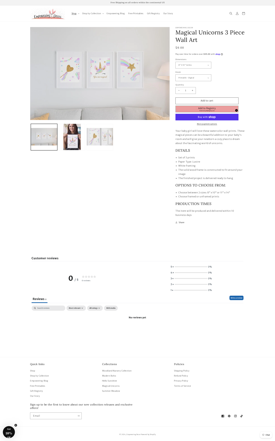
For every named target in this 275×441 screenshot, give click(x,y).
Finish (178, 72)
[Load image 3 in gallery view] (100, 137)
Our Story (35, 396)
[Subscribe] (78, 415)
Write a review (236, 298)
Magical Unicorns (111, 386)
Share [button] (181, 222)
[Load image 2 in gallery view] (72, 137)
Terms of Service (182, 386)
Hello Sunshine (109, 381)
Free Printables (37, 386)
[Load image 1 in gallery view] (44, 137)
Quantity (179, 85)
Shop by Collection (39, 375)
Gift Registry (36, 391)
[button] (75, 13)
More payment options (207, 124)
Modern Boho (109, 375)
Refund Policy (181, 375)
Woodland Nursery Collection (117, 370)
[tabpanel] (137, 327)
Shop (32, 370)
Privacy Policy (181, 381)
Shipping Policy (181, 370)
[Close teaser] (15, 425)
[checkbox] (111, 308)
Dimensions (180, 59)
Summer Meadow (111, 391)
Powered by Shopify (148, 434)
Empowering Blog (39, 381)
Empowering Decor (133, 434)
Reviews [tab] (39, 299)
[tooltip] (236, 110)
